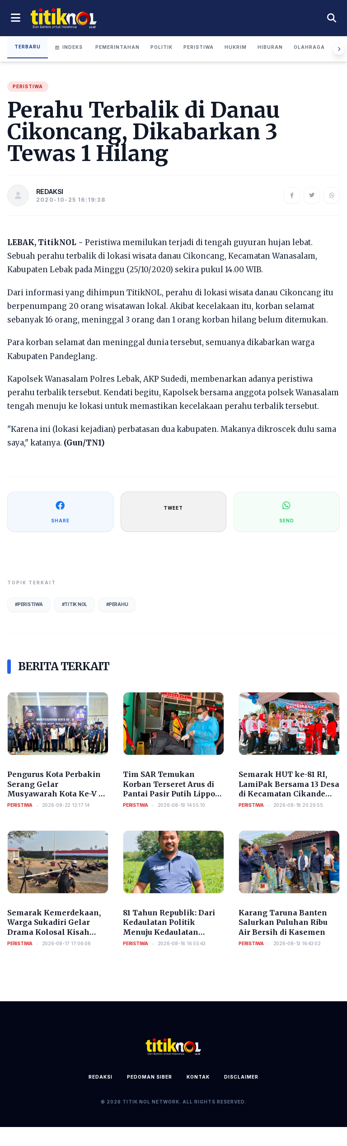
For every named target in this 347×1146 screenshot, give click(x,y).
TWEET (173, 508)
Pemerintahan (117, 47)
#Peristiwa (29, 604)
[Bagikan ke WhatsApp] (332, 195)
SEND (286, 520)
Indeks (72, 47)
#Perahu (117, 604)
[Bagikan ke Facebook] (292, 195)
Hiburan (270, 47)
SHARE (60, 520)
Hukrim (236, 47)
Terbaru (27, 46)
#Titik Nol (75, 604)
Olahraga (309, 47)
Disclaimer (241, 1077)
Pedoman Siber (149, 1077)
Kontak (198, 1077)
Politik (161, 47)
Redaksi (101, 1077)
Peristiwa (198, 47)
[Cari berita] (332, 18)
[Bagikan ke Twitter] (312, 195)
